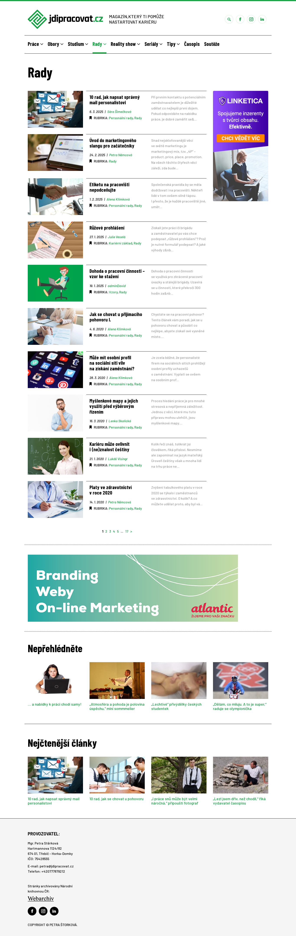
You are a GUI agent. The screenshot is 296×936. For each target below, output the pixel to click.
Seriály (152, 44)
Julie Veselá (116, 237)
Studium (76, 44)
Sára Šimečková (119, 111)
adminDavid (117, 286)
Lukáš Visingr (118, 459)
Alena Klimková (118, 199)
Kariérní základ (120, 243)
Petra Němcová (120, 155)
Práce (34, 44)
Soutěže (212, 44)
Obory (54, 44)
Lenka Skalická (120, 421)
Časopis (192, 44)
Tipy (172, 44)
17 (126, 531)
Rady (98, 44)
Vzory (113, 292)
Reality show (124, 44)
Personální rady (121, 118)
